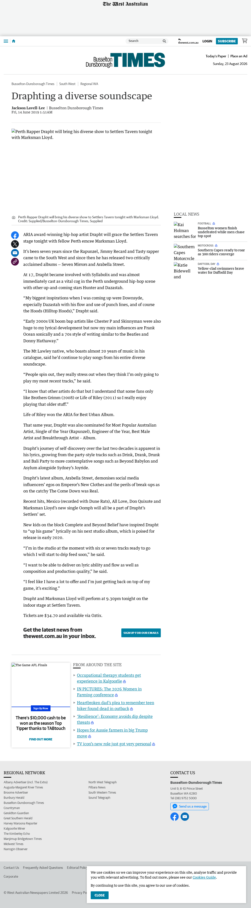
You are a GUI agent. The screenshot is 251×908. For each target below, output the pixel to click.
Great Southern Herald (18, 818)
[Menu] (6, 41)
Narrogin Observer (15, 849)
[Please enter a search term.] (164, 41)
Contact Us (11, 868)
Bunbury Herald (14, 797)
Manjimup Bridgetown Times (23, 839)
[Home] (13, 41)
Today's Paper (216, 56)
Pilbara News (96, 787)
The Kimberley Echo (17, 833)
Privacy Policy (81, 893)
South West (67, 84)
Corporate (11, 876)
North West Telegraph (102, 782)
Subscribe (227, 41)
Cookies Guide (204, 877)
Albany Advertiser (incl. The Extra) (26, 782)
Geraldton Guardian (16, 813)
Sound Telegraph (99, 797)
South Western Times (102, 792)
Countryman (12, 808)
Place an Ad (238, 56)
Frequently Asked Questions (43, 868)
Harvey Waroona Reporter (20, 823)
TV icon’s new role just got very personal (114, 743)
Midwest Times (13, 844)
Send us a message (193, 806)
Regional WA (89, 84)
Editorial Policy (77, 868)
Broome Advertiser (16, 792)
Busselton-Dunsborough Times (33, 84)
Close (100, 895)
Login (207, 41)
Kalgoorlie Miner (14, 828)
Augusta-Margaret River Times (23, 787)
